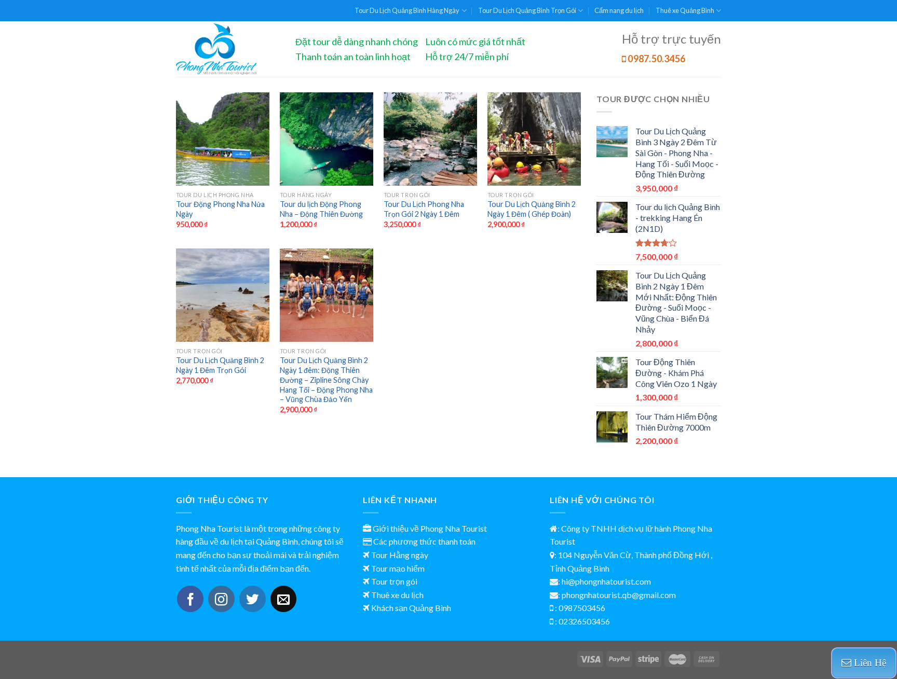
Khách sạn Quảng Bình (411, 608)
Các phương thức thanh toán (424, 541)
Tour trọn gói (394, 581)
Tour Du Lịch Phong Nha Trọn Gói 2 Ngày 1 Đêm (424, 209)
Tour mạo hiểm (398, 568)
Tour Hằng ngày (399, 555)
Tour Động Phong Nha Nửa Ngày (220, 209)
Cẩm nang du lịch (619, 10)
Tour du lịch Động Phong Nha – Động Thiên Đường (321, 209)
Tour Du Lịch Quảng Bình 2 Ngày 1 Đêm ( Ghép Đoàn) (531, 209)
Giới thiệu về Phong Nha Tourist (430, 528)
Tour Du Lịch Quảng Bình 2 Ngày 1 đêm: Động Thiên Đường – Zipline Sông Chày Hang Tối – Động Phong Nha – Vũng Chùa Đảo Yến (326, 380)
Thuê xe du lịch (397, 595)
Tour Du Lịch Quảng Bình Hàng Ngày (407, 10)
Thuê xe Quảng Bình (685, 10)
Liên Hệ (868, 662)
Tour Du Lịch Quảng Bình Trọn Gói (527, 10)
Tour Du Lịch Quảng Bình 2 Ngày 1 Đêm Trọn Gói (220, 365)
